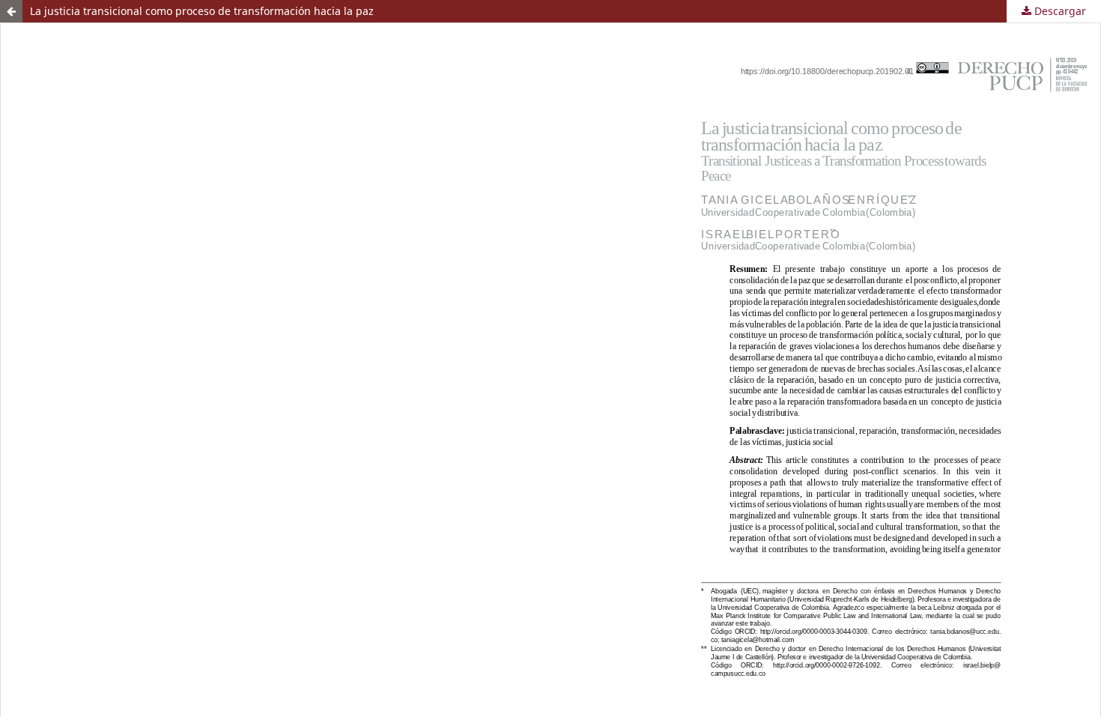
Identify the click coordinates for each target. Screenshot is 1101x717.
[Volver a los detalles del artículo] (11, 11)
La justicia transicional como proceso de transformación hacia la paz (202, 11)
